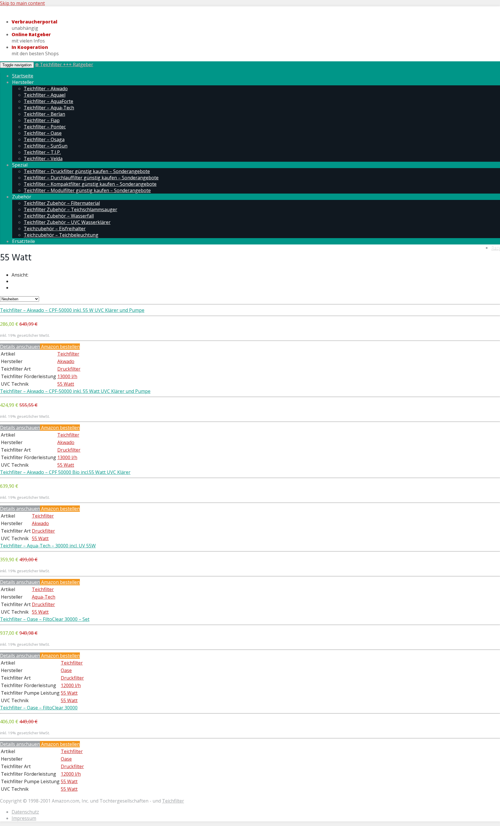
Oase (66, 670)
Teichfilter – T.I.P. (42, 152)
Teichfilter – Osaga (44, 139)
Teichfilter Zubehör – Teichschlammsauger (70, 209)
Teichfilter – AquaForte (48, 101)
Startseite (22, 76)
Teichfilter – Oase (43, 133)
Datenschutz (25, 812)
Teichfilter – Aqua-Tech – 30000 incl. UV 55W (48, 545)
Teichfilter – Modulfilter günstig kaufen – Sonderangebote (87, 190)
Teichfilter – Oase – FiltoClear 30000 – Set (44, 619)
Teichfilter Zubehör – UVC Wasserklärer (67, 222)
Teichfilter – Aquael (44, 95)
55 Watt (65, 384)
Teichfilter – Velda (43, 158)
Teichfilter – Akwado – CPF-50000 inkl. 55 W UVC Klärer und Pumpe (72, 310)
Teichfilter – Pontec (45, 127)
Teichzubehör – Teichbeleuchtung (61, 235)
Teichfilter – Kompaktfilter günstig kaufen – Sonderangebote (90, 184)
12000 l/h (71, 685)
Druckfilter (68, 369)
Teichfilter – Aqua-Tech (49, 107)
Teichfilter (68, 354)
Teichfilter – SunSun (45, 146)
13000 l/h (67, 376)
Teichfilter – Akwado (46, 88)
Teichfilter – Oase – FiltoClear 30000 (39, 707)
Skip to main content (22, 3)
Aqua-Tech (43, 597)
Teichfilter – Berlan (44, 114)
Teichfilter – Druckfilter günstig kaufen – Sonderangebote (87, 171)
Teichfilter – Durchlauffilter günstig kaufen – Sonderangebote (91, 177)
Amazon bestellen (60, 346)
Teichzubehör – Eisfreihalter (55, 228)
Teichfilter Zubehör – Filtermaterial (62, 203)
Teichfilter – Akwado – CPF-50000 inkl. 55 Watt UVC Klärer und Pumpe (75, 391)
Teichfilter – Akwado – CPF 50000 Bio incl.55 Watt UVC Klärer (65, 472)
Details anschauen (20, 346)
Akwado (65, 361)
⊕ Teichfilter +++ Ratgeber (64, 64)
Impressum (24, 818)
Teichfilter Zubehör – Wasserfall (59, 216)
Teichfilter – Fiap (42, 120)
